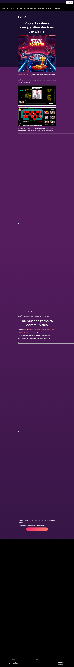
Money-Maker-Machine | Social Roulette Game (16, 5)
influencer (30, 329)
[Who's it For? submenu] (22, 8)
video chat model (40, 329)
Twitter (60, 666)
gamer (34, 329)
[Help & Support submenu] (62, 8)
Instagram (60, 664)
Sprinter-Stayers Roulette (24, 74)
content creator (50, 329)
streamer (25, 329)
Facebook (60, 662)
